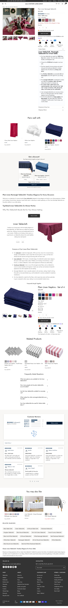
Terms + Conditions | (59, 600)
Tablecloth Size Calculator (23, 584)
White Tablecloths (56, 540)
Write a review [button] (54, 423)
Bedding (4, 586)
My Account (39, 575)
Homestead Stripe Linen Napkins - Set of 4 (34, 364)
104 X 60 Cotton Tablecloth (38, 532)
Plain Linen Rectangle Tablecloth (26, 174)
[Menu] (2, 3)
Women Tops (5, 591)
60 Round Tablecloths (25, 536)
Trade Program (57, 582)
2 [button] (32, 481)
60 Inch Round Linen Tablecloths (41, 540)
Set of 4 (40, 309)
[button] (5, 38)
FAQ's (38, 589)
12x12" (44, 304)
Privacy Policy (59, 603)
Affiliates (54, 1)
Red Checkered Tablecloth (57, 536)
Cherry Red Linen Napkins (11, 140)
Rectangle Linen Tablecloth (11, 516)
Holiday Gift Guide (58, 580)
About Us (19, 575)
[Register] (64, 567)
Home (4, 7)
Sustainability (20, 577)
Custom (50, 1)
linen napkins (57, 97)
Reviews (19, 593)
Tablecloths (5, 575)
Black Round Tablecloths (23, 532)
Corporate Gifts (57, 577)
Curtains (4, 589)
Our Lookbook (20, 595)
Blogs (65, 1)
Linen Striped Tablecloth (50, 516)
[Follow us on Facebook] (4, 567)
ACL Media (56, 589)
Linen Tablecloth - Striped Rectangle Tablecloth (33, 515)
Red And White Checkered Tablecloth (31, 544)
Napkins (4, 577)
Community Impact (21, 589)
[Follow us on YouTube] (13, 567)
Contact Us (39, 577)
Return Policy (40, 582)
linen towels (44, 98)
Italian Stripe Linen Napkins (51, 363)
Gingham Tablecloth (9, 532)
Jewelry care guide (21, 586)
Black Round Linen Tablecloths (11, 544)
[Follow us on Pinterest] (11, 567)
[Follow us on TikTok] (16, 567)
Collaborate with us (58, 586)
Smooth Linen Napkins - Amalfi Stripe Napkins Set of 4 (13, 364)
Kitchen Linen (6, 582)
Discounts (45, 1)
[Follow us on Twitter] (6, 567)
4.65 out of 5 (17, 422)
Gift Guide (60, 1)
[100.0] (34, 433)
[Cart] (65, 3)
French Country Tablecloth (54, 532)
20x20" (40, 304)
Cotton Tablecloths (19, 529)
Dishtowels (5, 580)
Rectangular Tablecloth (24, 540)
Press (18, 580)
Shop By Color (6, 595)
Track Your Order (41, 586)
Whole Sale (57, 575)
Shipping (39, 580)
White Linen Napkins (30, 140)
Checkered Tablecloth (46, 529)
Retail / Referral (40, 593)
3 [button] (34, 481)
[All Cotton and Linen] (34, 4)
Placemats (5, 584)
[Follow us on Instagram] (8, 567)
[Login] (62, 3)
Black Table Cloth (8, 529)
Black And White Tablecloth (10, 536)
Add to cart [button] (34, 184)
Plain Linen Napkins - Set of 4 (52, 145)
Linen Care (19, 582)
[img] (8, 448)
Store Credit (57, 591)
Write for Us (57, 584)
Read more (34, 215)
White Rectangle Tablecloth (41, 536)
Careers (38, 584)
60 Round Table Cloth (32, 529)
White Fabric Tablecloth (9, 540)
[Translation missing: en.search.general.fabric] (5, 3)
